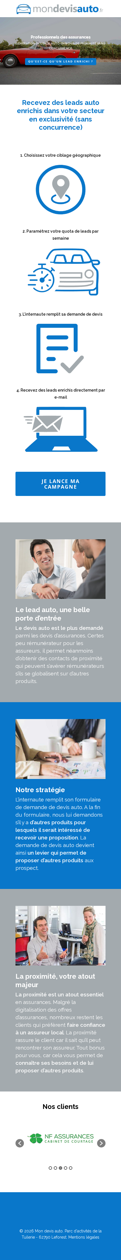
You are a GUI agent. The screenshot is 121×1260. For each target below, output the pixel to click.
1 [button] (50, 1168)
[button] (19, 1143)
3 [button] (60, 1168)
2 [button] (55, 1168)
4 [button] (65, 1168)
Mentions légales (83, 1237)
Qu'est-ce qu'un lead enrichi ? (60, 61)
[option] (47, 1141)
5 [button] (70, 1168)
